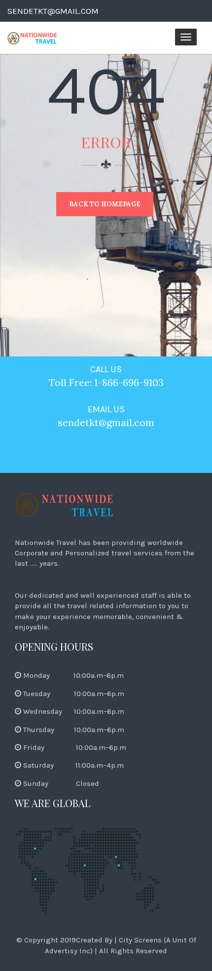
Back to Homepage (105, 204)
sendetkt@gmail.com (53, 11)
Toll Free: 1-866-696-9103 (106, 382)
